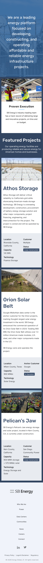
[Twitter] (25, 547)
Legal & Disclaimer (22, 555)
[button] (39, 88)
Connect (21, 539)
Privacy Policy (9, 555)
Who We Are (21, 504)
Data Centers (21, 517)
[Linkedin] (18, 547)
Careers (21, 534)
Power (21, 509)
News (21, 529)
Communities (21, 522)
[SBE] (21, 493)
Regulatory (34, 555)
